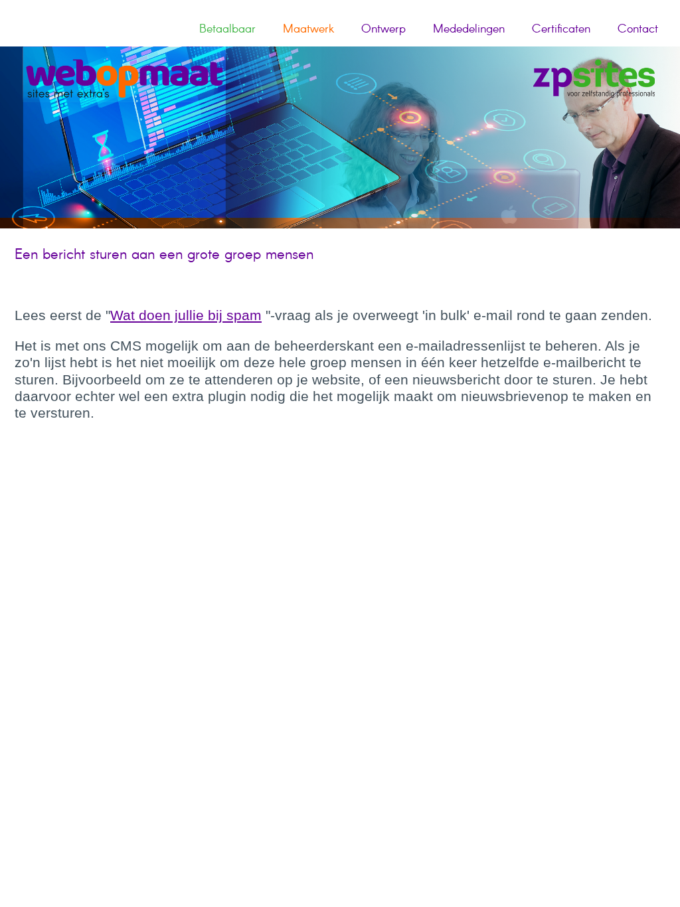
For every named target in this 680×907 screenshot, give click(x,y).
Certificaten (561, 29)
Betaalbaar (227, 29)
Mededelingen (469, 29)
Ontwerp (383, 29)
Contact (638, 29)
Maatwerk (308, 29)
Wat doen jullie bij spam (186, 315)
